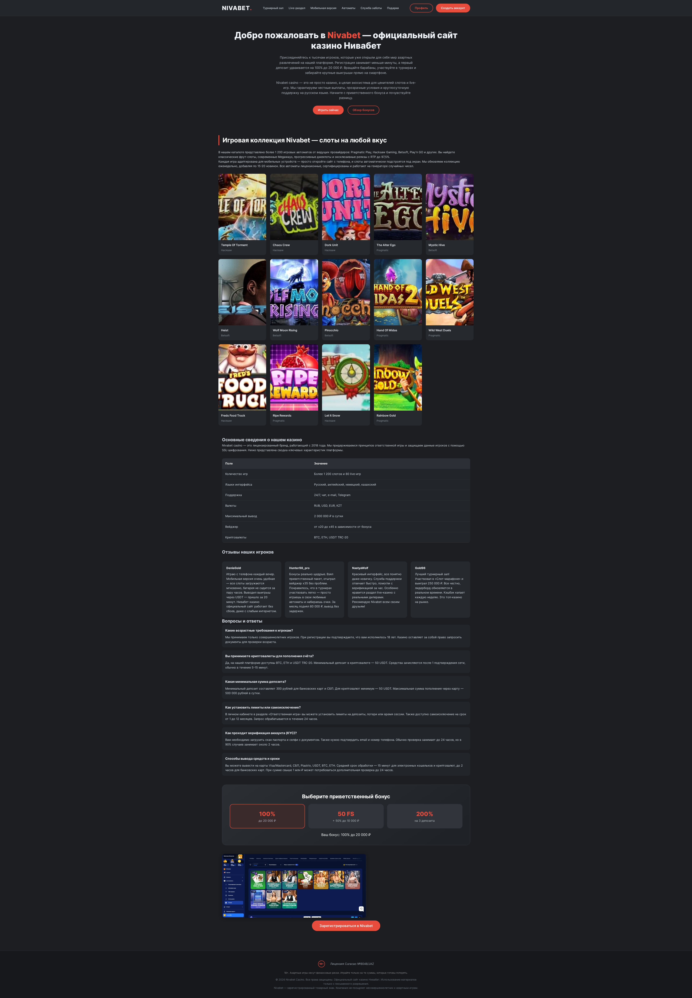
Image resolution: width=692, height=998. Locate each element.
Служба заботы (371, 8)
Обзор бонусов (363, 110)
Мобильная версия (323, 8)
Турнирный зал (273, 8)
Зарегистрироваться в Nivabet (346, 926)
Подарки (393, 8)
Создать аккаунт (453, 8)
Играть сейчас (328, 110)
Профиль (421, 8)
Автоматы (348, 8)
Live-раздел (297, 8)
